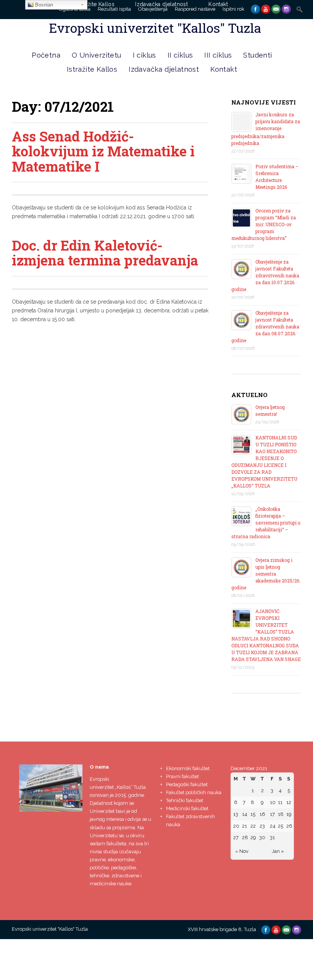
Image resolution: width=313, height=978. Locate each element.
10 (273, 802)
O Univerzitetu (96, 55)
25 (280, 826)
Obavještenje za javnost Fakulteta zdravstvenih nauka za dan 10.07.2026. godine (265, 275)
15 (252, 814)
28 (245, 837)
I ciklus (144, 55)
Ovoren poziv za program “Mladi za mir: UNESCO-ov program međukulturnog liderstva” (263, 224)
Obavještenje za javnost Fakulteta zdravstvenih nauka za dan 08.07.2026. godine (265, 326)
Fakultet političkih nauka (193, 792)
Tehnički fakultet (184, 800)
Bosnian (43, 5)
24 (273, 826)
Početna (46, 55)
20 (236, 826)
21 (244, 826)
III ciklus (218, 55)
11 (280, 802)
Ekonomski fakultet (188, 768)
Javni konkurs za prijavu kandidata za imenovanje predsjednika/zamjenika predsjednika (265, 128)
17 (272, 814)
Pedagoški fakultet (187, 784)
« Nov (241, 851)
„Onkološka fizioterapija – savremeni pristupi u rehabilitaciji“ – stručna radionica (265, 522)
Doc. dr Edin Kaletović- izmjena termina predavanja (105, 253)
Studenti (257, 55)
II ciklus (180, 55)
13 (235, 814)
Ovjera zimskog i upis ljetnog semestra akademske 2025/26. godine (265, 573)
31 (272, 837)
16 (262, 814)
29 (253, 837)
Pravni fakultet (182, 776)
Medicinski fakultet (187, 808)
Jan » (278, 851)
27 (236, 837)
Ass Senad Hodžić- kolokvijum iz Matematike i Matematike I (103, 151)
